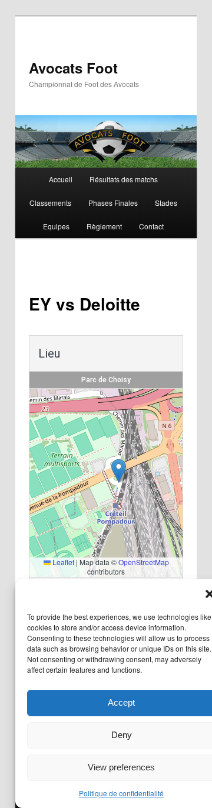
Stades (166, 203)
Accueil (60, 179)
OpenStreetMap (143, 562)
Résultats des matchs (124, 179)
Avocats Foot (73, 68)
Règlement (104, 226)
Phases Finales (113, 203)
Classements (50, 203)
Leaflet (62, 562)
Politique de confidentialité (121, 793)
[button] (118, 471)
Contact (151, 226)
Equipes (56, 226)
